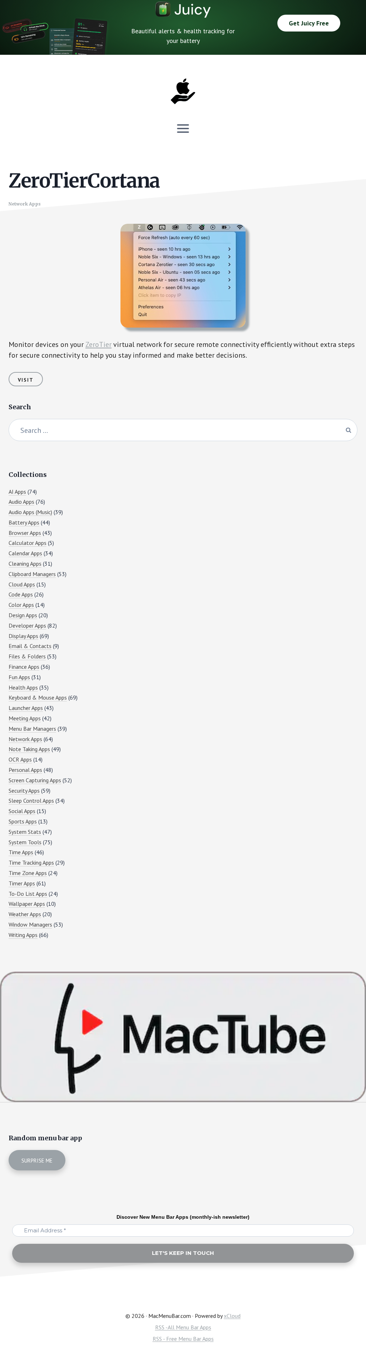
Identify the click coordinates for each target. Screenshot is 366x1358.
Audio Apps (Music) (30, 512)
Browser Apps (25, 532)
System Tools (25, 842)
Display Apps (23, 635)
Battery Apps (24, 522)
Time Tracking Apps (31, 862)
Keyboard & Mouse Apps (38, 697)
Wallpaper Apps (27, 903)
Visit (26, 380)
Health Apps (23, 687)
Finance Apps (24, 666)
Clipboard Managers (32, 573)
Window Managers (30, 924)
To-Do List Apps (28, 893)
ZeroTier (98, 344)
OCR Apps (20, 759)
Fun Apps (19, 677)
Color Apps (21, 604)
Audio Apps (21, 501)
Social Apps (22, 811)
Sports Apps (23, 821)
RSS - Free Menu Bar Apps (183, 1338)
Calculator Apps (27, 542)
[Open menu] (183, 128)
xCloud (232, 1315)
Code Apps (21, 594)
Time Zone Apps (28, 872)
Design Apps (23, 615)
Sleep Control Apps (31, 800)
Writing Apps (23, 934)
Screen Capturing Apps (35, 780)
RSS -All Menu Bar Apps (183, 1327)
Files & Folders (27, 656)
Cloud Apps (22, 584)
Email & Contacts (30, 645)
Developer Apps (27, 625)
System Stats (25, 831)
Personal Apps (25, 769)
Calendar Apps (25, 553)
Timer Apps (22, 883)
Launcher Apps (26, 707)
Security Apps (24, 790)
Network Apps (25, 204)
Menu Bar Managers (32, 728)
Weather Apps (25, 914)
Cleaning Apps (25, 563)
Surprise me (37, 1160)
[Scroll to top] (346, 1328)
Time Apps (21, 852)
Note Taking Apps (29, 749)
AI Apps (17, 491)
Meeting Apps (25, 718)
